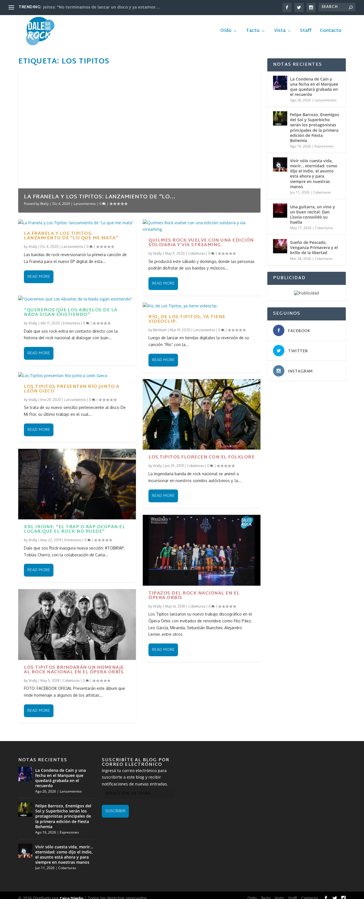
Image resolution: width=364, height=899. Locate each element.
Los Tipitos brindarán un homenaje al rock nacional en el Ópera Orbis (74, 670)
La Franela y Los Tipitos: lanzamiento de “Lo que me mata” (71, 236)
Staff (305, 32)
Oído (225, 32)
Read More (38, 276)
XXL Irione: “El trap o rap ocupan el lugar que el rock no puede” (74, 529)
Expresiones (324, 146)
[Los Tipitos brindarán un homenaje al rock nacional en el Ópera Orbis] (77, 624)
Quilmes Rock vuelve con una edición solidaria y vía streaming (201, 242)
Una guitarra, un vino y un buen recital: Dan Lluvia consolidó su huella (312, 214)
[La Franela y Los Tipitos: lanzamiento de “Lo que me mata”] (77, 222)
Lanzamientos (85, 203)
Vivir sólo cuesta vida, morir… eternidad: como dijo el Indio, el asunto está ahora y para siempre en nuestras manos (313, 173)
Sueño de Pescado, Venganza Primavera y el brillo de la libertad (314, 247)
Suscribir (115, 811)
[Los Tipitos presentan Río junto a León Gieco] (77, 375)
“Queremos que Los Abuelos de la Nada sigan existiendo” (70, 312)
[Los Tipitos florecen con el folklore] (201, 414)
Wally (44, 203)
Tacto (253, 32)
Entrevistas (71, 323)
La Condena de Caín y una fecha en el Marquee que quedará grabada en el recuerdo (314, 86)
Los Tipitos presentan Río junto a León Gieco (71, 389)
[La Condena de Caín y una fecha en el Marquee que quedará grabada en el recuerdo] (280, 83)
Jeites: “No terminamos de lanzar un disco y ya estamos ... (101, 7)
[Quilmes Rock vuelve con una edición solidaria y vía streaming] (201, 226)
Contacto (331, 32)
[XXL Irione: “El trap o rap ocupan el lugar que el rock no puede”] (77, 484)
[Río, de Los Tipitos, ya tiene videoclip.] (201, 306)
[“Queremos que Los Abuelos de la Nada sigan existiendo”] (77, 299)
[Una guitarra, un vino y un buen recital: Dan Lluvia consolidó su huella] (280, 210)
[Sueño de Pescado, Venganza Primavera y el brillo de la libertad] (280, 246)
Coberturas (71, 680)
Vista (280, 32)
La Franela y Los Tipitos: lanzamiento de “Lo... (99, 197)
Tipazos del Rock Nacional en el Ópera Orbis (194, 595)
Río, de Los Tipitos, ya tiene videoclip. (187, 319)
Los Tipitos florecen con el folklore (201, 457)
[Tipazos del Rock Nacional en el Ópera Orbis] (201, 550)
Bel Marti (160, 330)
